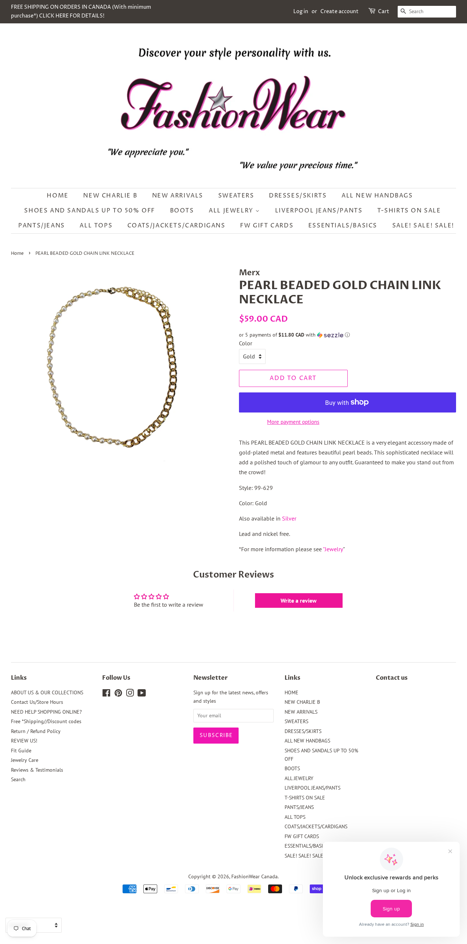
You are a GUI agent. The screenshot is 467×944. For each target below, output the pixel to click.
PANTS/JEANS (41, 226)
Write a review (299, 600)
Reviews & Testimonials (37, 770)
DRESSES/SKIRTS (298, 196)
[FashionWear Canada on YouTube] (142, 694)
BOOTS (182, 211)
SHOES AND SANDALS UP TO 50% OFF (89, 211)
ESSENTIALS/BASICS (342, 226)
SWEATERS (236, 196)
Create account (339, 11)
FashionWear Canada (254, 876)
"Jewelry (333, 549)
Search (18, 779)
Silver (289, 518)
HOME (57, 196)
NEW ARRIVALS (177, 196)
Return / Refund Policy (36, 731)
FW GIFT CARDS (266, 226)
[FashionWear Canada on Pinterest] (118, 694)
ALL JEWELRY (232, 211)
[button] (347, 334)
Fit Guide (21, 750)
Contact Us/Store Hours (37, 702)
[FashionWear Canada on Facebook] (106, 694)
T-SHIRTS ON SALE (409, 211)
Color (245, 343)
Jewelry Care (24, 760)
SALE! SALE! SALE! (423, 226)
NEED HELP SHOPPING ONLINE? (46, 712)
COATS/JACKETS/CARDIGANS (176, 226)
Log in (300, 11)
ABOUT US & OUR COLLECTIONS (47, 692)
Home (17, 253)
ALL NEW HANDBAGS (377, 196)
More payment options (293, 421)
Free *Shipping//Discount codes (46, 721)
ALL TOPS (96, 226)
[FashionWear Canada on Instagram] (130, 694)
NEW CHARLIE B (110, 196)
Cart (383, 11)
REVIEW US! (24, 740)
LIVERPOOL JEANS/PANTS (319, 211)
